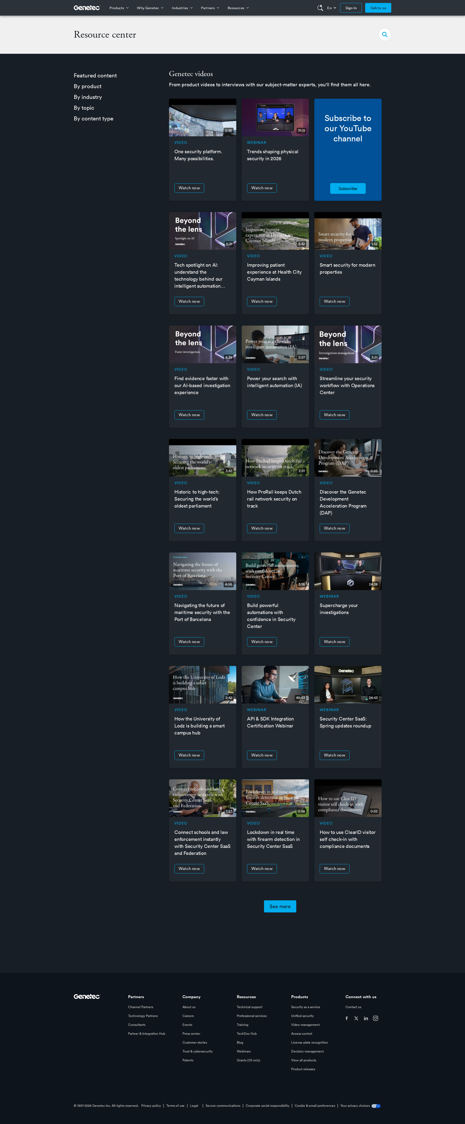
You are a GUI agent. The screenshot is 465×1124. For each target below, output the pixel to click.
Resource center (105, 34)
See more (280, 906)
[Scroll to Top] (12, 1112)
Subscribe (348, 188)
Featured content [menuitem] (95, 75)
